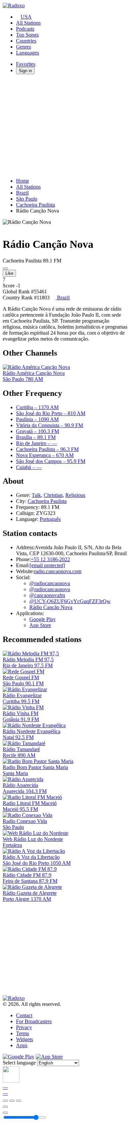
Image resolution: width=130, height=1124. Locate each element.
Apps (21, 1045)
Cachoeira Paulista (35, 205)
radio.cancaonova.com (57, 571)
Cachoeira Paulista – (47, 449)
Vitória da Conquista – (49, 425)
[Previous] (5, 1101)
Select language (19, 1062)
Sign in (25, 70)
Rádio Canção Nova (50, 607)
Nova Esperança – (45, 455)
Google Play (42, 619)
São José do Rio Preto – (50, 413)
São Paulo (26, 199)
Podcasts (25, 29)
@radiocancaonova (49, 583)
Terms (22, 1033)
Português (50, 519)
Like (9, 273)
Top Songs (27, 35)
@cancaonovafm (47, 595)
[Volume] (5, 1113)
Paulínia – (37, 419)
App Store (40, 625)
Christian (53, 495)
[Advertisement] (65, 126)
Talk (36, 495)
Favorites (25, 64)
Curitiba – (37, 407)
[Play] (12, 1101)
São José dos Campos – (50, 461)
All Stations (28, 23)
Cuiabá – (29, 467)
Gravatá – (37, 431)
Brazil (22, 193)
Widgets (24, 1039)
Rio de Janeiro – (36, 443)
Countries (26, 41)
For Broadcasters (34, 1021)
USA (26, 17)
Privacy (24, 1027)
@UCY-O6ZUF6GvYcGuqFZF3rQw (70, 601)
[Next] (18, 1101)
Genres (23, 47)
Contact (24, 1015)
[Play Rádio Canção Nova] (5, 268)
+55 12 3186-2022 (50, 559)
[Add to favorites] (5, 1107)
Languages (27, 53)
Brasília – (36, 437)
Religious (75, 495)
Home (22, 181)
